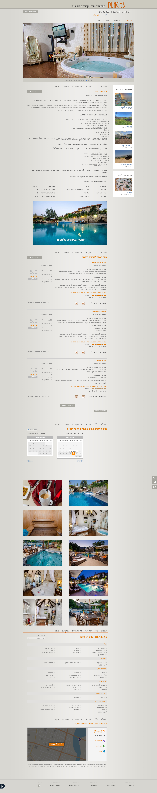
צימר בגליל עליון (54, 783)
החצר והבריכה (103, 21)
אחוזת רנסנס (128, 783)
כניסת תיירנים (73, 786)
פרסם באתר (110, 786)
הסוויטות (117, 21)
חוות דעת (88, 87)
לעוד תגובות (66, 405)
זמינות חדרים (77, 87)
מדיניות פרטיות (54, 786)
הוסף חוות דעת (30, 12)
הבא (31, 461)
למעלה (104, 87)
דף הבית (128, 21)
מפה (57, 87)
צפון (113, 783)
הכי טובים (93, 783)
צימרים (75, 783)
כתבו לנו (93, 786)
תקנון (38, 783)
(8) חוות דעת (103, 15)
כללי (96, 87)
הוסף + (90, 15)
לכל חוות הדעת (100, 411)
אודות (130, 786)
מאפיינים (65, 87)
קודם (79, 461)
